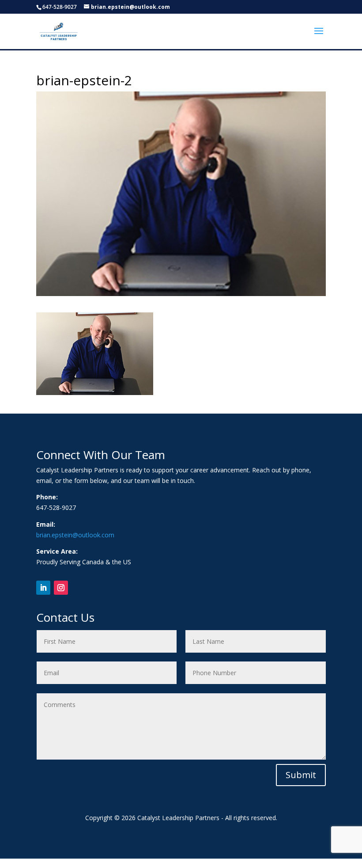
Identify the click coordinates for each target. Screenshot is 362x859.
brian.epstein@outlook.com (75, 535)
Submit (301, 775)
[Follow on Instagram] (61, 588)
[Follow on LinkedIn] (43, 588)
